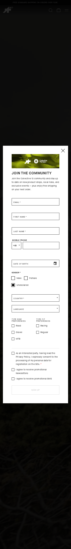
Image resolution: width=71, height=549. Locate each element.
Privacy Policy (23, 356)
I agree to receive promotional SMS (34, 378)
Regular (44, 332)
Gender (16, 272)
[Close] (62, 150)
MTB (18, 338)
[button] (35, 298)
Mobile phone (19, 240)
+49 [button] (15, 245)
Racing (43, 325)
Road (18, 325)
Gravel (19, 332)
